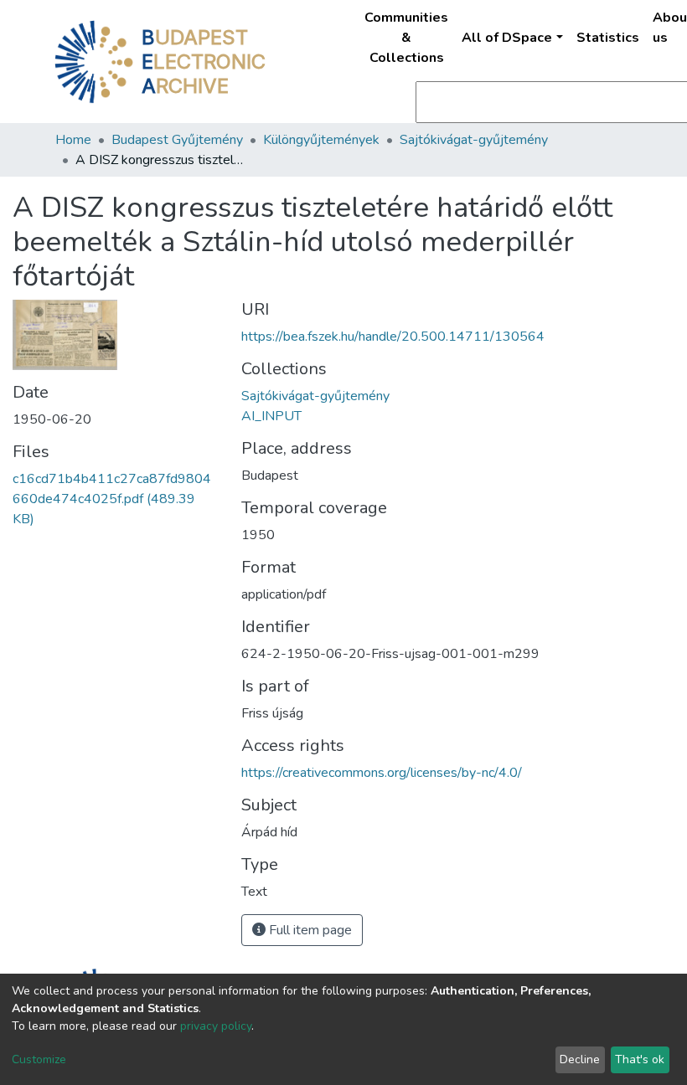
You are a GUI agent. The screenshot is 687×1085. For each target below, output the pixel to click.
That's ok (639, 1059)
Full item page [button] (309, 930)
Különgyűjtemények (321, 140)
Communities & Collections (406, 37)
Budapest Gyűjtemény (177, 140)
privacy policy (215, 1026)
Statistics (607, 37)
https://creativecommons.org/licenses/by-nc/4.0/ (381, 773)
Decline (580, 1059)
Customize (39, 1059)
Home (73, 140)
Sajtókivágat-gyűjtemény (474, 140)
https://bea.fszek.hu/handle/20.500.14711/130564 (393, 336)
